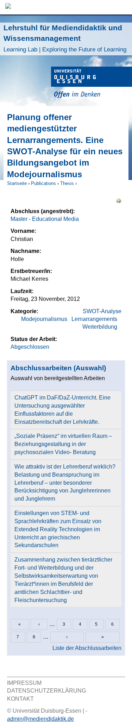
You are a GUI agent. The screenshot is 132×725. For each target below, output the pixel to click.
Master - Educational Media (45, 219)
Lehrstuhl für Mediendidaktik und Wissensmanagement (65, 38)
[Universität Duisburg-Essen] (91, 83)
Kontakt (20, 699)
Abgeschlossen (30, 347)
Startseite (17, 183)
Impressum (24, 683)
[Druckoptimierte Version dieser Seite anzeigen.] (118, 200)
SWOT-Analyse (102, 311)
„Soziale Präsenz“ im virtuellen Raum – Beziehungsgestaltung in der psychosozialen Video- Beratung (63, 444)
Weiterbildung (99, 327)
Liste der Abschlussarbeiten (86, 648)
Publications (43, 183)
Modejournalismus (44, 319)
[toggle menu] (123, 7)
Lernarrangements (94, 319)
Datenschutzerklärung (46, 691)
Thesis (67, 183)
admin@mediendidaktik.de (40, 719)
